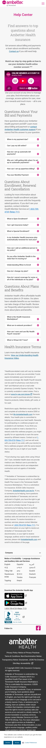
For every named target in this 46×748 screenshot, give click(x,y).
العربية (31, 564)
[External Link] (14, 617)
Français (32, 577)
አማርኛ (19, 568)
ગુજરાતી (32, 568)
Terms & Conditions (12, 656)
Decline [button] (7, 742)
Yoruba (19, 577)
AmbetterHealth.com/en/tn (23, 491)
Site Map (16, 663)
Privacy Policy (12, 653)
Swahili (32, 571)
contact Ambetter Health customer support (21, 128)
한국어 (19, 574)
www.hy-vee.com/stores (22, 394)
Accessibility (26, 663)
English (7, 564)
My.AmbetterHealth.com (22, 414)
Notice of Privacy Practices (28, 653)
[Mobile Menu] (43, 3)
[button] (29, 742)
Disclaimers (23, 660)
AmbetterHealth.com (29, 539)
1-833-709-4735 (20, 525)
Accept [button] (17, 742)
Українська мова (9, 575)
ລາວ (18, 571)
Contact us (14, 51)
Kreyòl (19, 580)
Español (20, 564)
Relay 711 (14, 212)
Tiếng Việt (8, 571)
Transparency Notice (10, 660)
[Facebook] (37, 628)
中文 (6, 568)
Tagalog (7, 580)
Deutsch (32, 574)
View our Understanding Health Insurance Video (21, 356)
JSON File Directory (36, 660)
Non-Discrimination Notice (31, 656)
